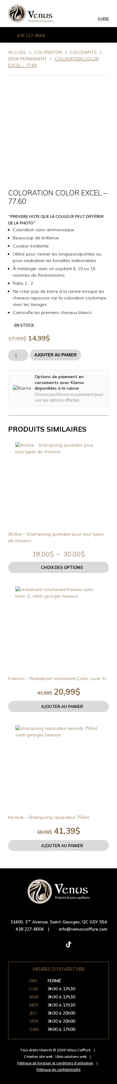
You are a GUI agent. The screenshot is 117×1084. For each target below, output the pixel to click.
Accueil (17, 52)
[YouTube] (88, 947)
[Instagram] (49, 947)
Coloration (48, 52)
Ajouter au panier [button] (62, 706)
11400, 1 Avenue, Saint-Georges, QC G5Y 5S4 (58, 922)
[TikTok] (69, 947)
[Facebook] (29, 947)
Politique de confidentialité (58, 1070)
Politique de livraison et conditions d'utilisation (55, 1063)
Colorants (83, 52)
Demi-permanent (27, 59)
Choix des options (62, 567)
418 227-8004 (31, 35)
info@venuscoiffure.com (83, 929)
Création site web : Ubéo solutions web (55, 1056)
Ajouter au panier (55, 355)
